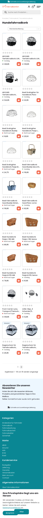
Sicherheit (6, 436)
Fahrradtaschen (8, 430)
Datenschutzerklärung (12, 508)
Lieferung (6, 467)
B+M (4, 453)
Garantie (6, 470)
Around (5, 448)
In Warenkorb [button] (19, 64)
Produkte (5, 18)
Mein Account (7, 475)
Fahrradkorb (14, 18)
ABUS (4, 445)
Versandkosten (8, 473)
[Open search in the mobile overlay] (21, 12)
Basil (4, 455)
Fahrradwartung (8, 428)
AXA (3, 450)
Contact (5, 478)
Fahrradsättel (7, 433)
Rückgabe (6, 465)
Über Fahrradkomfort (10, 487)
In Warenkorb (19, 136)
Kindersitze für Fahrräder (12, 423)
